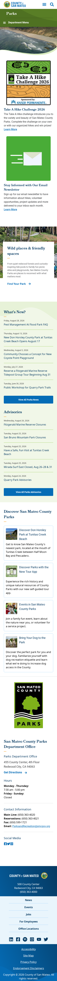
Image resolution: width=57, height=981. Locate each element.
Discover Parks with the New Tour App (34, 569)
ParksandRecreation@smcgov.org (31, 826)
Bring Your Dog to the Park (32, 640)
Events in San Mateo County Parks (32, 606)
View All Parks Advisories (28, 492)
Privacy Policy (28, 962)
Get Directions (13, 772)
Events (28, 907)
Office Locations (28, 928)
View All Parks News (28, 399)
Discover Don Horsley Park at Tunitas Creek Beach (32, 534)
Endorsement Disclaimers (28, 968)
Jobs (28, 914)
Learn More (10, 129)
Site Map (28, 955)
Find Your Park (16, 284)
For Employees (28, 921)
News (28, 900)
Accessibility (28, 949)
